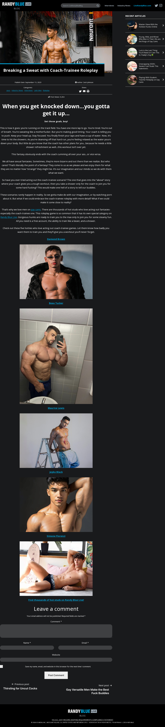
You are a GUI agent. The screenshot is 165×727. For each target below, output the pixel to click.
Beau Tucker (56, 303)
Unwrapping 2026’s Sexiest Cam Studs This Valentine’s (148, 66)
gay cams (36, 209)
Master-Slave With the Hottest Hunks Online (148, 25)
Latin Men (38, 90)
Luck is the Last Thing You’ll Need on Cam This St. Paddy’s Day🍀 (149, 52)
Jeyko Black (56, 472)
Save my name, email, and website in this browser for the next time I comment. (58, 666)
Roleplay (46, 90)
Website (56, 654)
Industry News (124, 5)
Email (85, 642)
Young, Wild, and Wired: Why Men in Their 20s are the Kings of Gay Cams (150, 39)
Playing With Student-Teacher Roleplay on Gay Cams (149, 79)
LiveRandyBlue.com (142, 5)
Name (27, 642)
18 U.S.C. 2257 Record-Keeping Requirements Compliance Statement (82, 720)
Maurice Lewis (56, 408)
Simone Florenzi (56, 536)
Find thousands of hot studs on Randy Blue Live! (56, 599)
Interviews (109, 5)
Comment (56, 621)
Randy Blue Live (8, 217)
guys (8, 90)
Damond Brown (56, 239)
